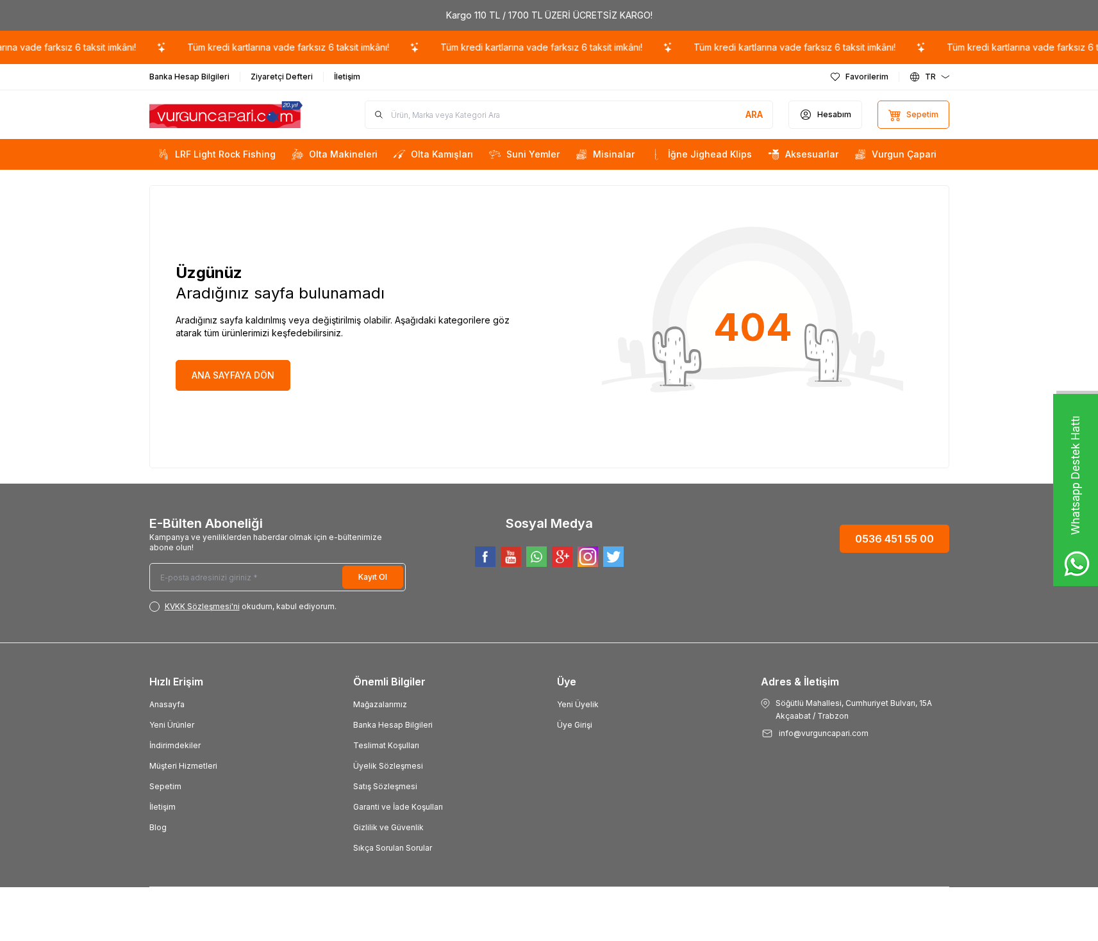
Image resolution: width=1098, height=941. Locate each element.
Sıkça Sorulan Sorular (392, 848)
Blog (158, 827)
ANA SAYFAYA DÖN (233, 375)
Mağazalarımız (380, 704)
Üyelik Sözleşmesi (388, 766)
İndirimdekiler (175, 745)
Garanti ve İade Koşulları (398, 807)
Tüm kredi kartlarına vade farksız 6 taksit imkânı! (278, 47)
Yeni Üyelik (578, 704)
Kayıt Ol (372, 577)
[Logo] (226, 115)
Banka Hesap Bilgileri (393, 725)
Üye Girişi (574, 725)
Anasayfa (167, 704)
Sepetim (165, 786)
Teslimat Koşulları (386, 745)
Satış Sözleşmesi (385, 786)
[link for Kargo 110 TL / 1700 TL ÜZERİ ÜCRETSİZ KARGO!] (549, 15)
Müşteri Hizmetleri (183, 766)
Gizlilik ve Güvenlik (388, 827)
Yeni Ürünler (171, 725)
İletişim (162, 807)
